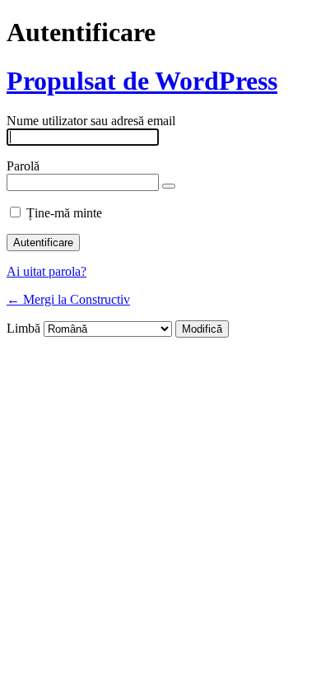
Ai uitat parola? (46, 271)
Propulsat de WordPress (142, 81)
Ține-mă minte (64, 213)
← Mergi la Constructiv (68, 299)
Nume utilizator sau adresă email (91, 121)
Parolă (23, 166)
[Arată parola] (168, 186)
